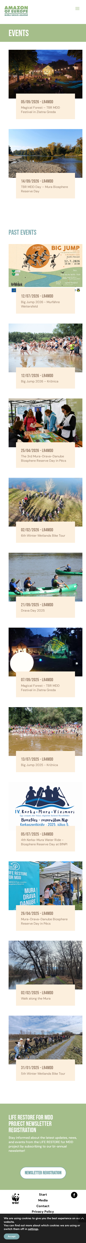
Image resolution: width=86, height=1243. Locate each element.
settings (33, 1229)
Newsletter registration (43, 1173)
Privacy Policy (43, 1211)
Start (43, 1194)
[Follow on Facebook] (74, 1195)
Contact (42, 1206)
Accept (11, 1236)
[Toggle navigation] (77, 8)
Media (43, 1200)
